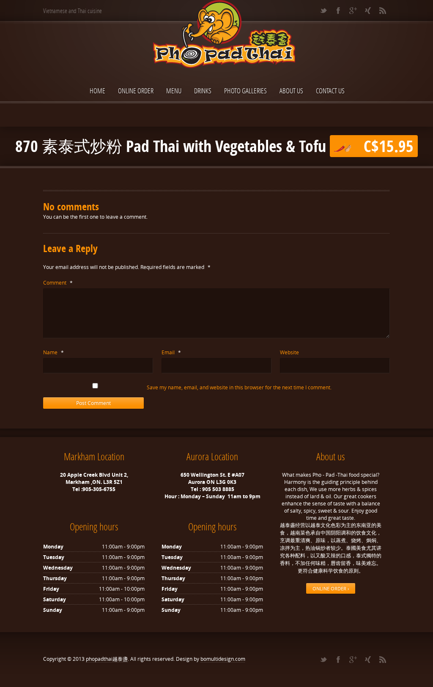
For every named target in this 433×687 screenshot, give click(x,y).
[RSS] (382, 10)
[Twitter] (323, 10)
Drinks (202, 90)
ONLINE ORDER (135, 90)
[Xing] (367, 10)
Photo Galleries (245, 90)
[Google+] (352, 10)
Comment (58, 282)
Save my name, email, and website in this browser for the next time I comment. (239, 387)
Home (97, 90)
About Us (291, 90)
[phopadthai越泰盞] (216, 35)
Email (171, 352)
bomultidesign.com (222, 659)
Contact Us (330, 90)
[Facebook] (338, 10)
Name (53, 352)
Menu (173, 90)
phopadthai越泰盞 (107, 659)
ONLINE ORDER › (330, 588)
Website (289, 352)
